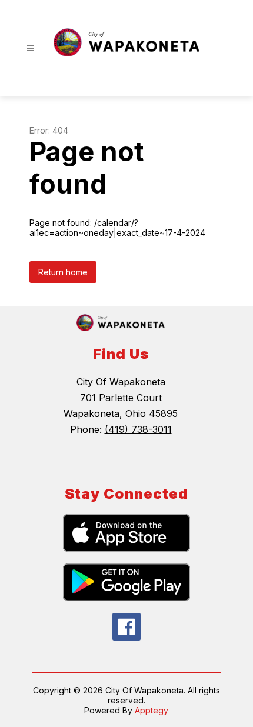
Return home (63, 272)
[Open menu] (30, 48)
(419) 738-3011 (138, 429)
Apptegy (151, 710)
